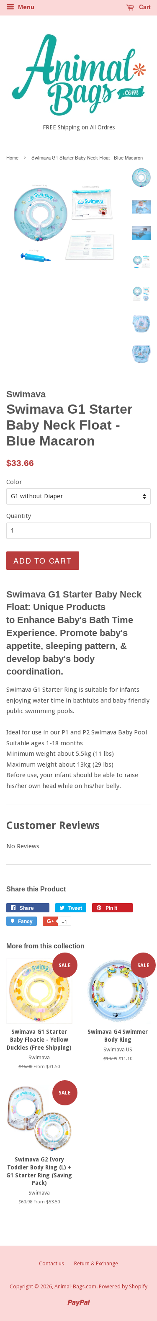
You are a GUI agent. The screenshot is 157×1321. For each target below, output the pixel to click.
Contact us (51, 1263)
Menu (25, 7)
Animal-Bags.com (75, 1286)
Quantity (18, 516)
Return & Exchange (96, 1263)
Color (14, 482)
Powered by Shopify (123, 1286)
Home (12, 157)
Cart (144, 7)
